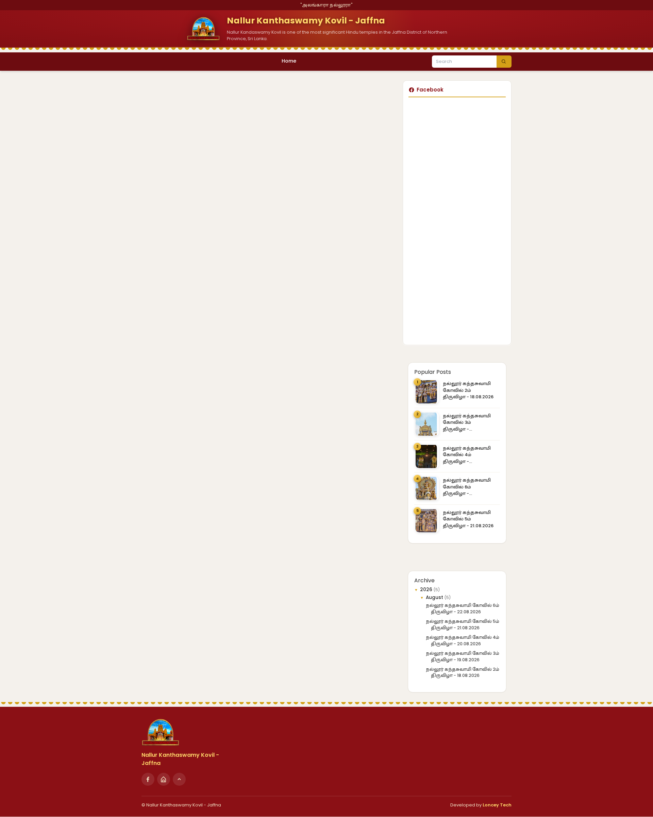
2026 (427, 589)
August (435, 597)
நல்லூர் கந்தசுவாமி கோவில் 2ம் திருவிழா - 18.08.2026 (468, 390)
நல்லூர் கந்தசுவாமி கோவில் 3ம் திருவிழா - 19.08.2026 (467, 423)
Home (289, 60)
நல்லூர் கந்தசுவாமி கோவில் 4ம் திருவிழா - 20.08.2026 (467, 455)
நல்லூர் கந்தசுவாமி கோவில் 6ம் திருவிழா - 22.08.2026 (467, 487)
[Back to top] (179, 779)
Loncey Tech (497, 805)
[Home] (163, 779)
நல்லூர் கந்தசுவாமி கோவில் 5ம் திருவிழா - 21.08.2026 (468, 519)
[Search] (504, 61)
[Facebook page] (147, 779)
